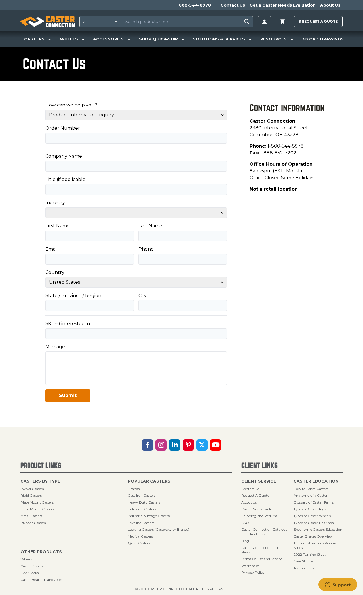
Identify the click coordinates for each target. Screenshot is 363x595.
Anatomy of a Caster (311, 495)
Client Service (258, 481)
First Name (57, 226)
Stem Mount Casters (37, 509)
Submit (68, 395)
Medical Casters (140, 536)
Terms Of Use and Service (261, 559)
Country (54, 272)
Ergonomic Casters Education (318, 529)
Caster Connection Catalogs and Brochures (264, 531)
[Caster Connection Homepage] (47, 21)
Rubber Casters (33, 523)
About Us (330, 5)
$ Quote (318, 21)
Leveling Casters (141, 523)
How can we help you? (71, 105)
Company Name (63, 156)
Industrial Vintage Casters (149, 516)
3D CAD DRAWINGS (323, 39)
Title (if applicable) (66, 179)
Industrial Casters (142, 509)
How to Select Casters (311, 489)
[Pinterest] (188, 445)
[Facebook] (147, 445)
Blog (245, 541)
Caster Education (316, 481)
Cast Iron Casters (141, 495)
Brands (134, 489)
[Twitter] (202, 445)
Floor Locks (29, 573)
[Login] (264, 21)
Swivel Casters (32, 489)
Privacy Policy (253, 572)
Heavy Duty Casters (144, 502)
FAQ (245, 523)
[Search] (246, 21)
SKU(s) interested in (67, 323)
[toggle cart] (282, 21)
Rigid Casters (31, 495)
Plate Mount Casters (37, 502)
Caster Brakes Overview (313, 536)
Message (55, 346)
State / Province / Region (73, 295)
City (142, 295)
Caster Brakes (31, 566)
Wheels (26, 559)
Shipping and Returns (259, 516)
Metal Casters (31, 516)
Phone (146, 249)
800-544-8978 (195, 5)
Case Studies (304, 561)
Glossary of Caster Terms (314, 502)
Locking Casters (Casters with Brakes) (158, 529)
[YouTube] (215, 445)
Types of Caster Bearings (314, 523)
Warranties (250, 566)
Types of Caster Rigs (310, 509)
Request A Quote (255, 495)
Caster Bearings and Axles (41, 579)
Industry (55, 202)
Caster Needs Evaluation (261, 509)
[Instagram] (161, 445)
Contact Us (233, 5)
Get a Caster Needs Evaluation (283, 5)
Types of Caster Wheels (312, 516)
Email (51, 249)
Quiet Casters (139, 543)
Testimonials (304, 568)
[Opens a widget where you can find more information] (337, 585)
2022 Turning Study (310, 554)
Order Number (62, 128)
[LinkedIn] (174, 445)
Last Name (150, 226)
